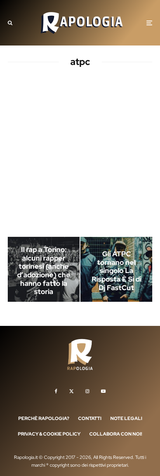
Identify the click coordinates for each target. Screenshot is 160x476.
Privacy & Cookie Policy (49, 434)
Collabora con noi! (115, 434)
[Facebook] (56, 391)
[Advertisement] (80, 154)
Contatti (89, 418)
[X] (71, 391)
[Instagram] (87, 391)
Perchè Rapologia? (43, 418)
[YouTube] (103, 391)
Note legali (126, 418)
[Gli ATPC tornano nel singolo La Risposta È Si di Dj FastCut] (116, 269)
